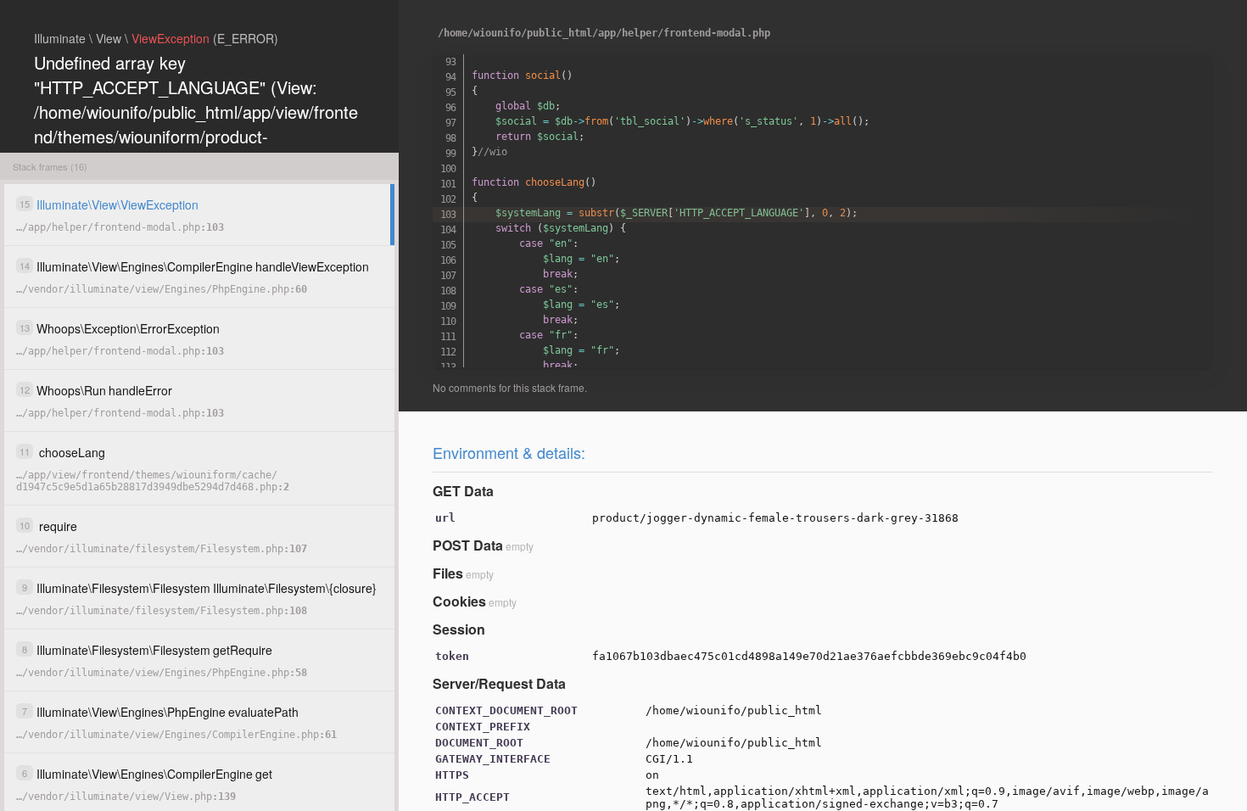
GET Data (463, 491)
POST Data (468, 545)
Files (448, 573)
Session (459, 629)
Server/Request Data (499, 683)
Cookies (459, 601)
